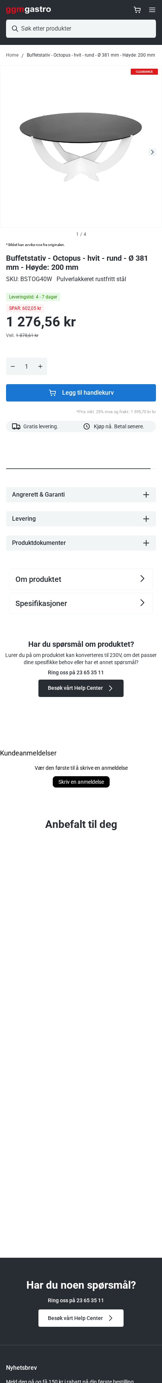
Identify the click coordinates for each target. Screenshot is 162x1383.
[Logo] (28, 10)
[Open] (152, 10)
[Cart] (137, 10)
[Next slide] (152, 152)
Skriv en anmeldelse (81, 782)
